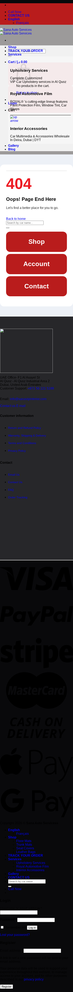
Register (6, 986)
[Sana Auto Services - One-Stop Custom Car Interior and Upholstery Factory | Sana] (16, 31)
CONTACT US (19, 15)
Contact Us (15, 482)
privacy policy (33, 979)
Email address (11, 950)
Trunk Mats (24, 844)
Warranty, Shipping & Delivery (27, 435)
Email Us (13, 474)
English (14, 19)
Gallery (13, 145)
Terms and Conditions (22, 443)
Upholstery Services (30, 863)
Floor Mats (23, 841)
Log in (32, 927)
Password (8, 919)
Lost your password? (15, 934)
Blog (11, 149)
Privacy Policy (17, 450)
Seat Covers (25, 848)
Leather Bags (25, 852)
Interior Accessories (30, 870)
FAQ (11, 489)
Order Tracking (17, 497)
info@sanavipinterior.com (28, 399)
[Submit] (9, 56)
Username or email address (21, 908)
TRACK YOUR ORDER (25, 50)
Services (14, 54)
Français (22, 23)
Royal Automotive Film (32, 866)
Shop (12, 47)
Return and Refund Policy (24, 428)
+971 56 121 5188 (41, 388)
